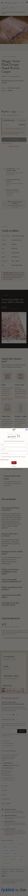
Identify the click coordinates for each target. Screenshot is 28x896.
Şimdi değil (14, 466)
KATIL (14, 462)
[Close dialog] (26, 430)
